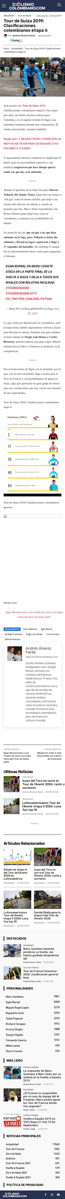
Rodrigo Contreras (13, 634)
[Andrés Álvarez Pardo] (6, 36)
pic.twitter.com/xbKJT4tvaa (28, 299)
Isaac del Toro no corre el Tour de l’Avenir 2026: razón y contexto (43, 784)
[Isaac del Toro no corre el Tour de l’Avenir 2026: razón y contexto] (12, 784)
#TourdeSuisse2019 (20, 293)
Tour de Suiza (24, 16)
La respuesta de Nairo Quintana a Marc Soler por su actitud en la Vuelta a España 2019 (42, 1075)
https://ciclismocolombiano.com (42, 656)
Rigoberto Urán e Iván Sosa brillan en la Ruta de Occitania (49, 756)
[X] (27, 736)
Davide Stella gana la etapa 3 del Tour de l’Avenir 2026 (47, 915)
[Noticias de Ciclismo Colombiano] (27, 6)
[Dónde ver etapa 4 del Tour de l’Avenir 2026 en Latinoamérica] (17, 857)
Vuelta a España (30, 1067)
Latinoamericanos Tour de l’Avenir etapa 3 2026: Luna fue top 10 (41, 806)
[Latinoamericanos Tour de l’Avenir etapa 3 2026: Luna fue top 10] (12, 806)
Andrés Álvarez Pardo (24, 36)
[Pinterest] (35, 736)
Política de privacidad (24, 1185)
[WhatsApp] (43, 736)
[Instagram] (52, 1195)
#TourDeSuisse (17, 288)
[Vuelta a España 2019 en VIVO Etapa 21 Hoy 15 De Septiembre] (12, 1120)
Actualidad (9, 16)
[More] (52, 736)
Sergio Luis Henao (34, 634)
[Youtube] (58, 1195)
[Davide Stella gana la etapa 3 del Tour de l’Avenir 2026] (48, 900)
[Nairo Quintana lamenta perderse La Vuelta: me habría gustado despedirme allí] (12, 950)
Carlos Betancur (30, 629)
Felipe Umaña (29, 1110)
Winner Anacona (12, 639)
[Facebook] (18, 736)
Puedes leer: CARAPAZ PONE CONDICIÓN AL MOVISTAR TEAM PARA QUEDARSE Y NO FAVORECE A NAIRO (32, 143)
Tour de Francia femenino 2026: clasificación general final (40, 974)
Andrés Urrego (29, 1129)
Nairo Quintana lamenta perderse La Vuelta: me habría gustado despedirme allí (41, 953)
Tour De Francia (31, 967)
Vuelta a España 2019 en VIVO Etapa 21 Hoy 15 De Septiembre (39, 1122)
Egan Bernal (46, 629)
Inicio (6, 48)
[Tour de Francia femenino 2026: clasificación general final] (12, 972)
